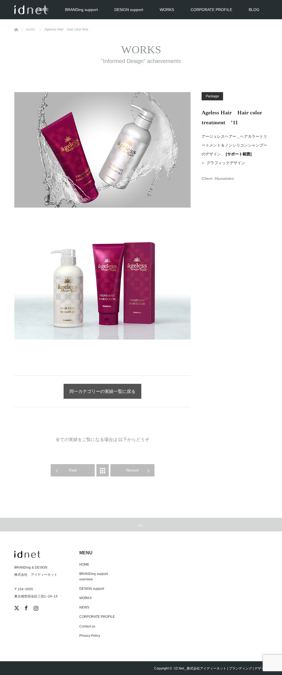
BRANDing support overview (93, 576)
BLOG (254, 9)
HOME (42, 9)
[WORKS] (102, 470)
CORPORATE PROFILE (211, 9)
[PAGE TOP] (141, 524)
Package (212, 96)
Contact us (87, 626)
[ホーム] (16, 21)
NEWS (84, 607)
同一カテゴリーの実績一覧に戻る (102, 391)
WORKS (167, 9)
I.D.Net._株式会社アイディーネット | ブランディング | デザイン (221, 668)
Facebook (25, 607)
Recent (132, 470)
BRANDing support (81, 9)
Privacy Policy (89, 636)
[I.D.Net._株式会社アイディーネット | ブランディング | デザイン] (40, 554)
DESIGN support (128, 9)
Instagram (35, 607)
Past (73, 470)
